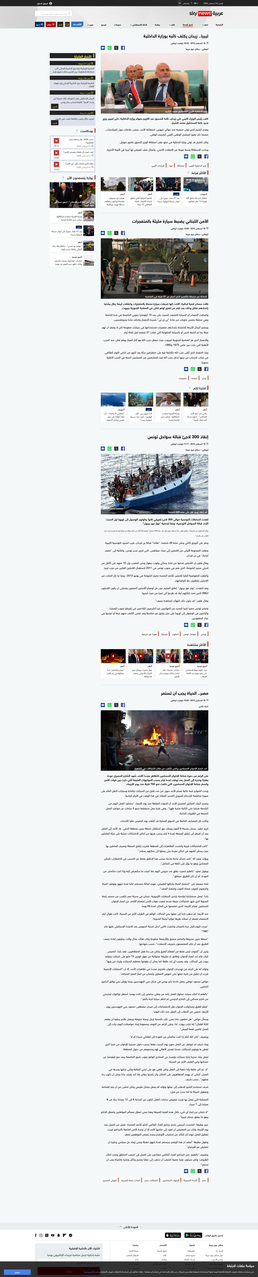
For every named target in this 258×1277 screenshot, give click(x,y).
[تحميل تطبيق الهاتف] (183, 1235)
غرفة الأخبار (133, 1250)
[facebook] (36, 1235)
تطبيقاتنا (191, 1250)
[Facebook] (123, 48)
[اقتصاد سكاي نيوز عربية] (77, 24)
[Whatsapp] (110, 48)
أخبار (206, 24)
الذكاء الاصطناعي (139, 24)
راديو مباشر (190, 1254)
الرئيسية (219, 24)
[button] (51, 24)
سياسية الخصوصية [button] (92, 1271)
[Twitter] (116, 48)
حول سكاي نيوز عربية (214, 1254)
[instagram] (40, 1235)
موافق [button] (17, 1272)
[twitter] (46, 1235)
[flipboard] (64, 1235)
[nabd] (70, 1235)
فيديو (103, 24)
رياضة (157, 24)
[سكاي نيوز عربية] (206, 13)
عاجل (60, 24)
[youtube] (52, 1235)
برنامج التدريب (217, 1259)
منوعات (117, 24)
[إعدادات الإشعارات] (67, 24)
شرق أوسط (188, 24)
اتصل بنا (219, 1250)
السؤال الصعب (132, 1254)
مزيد (91, 24)
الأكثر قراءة (199, 172)
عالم (173, 24)
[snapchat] (58, 1235)
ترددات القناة (189, 1259)
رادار (136, 1259)
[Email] (103, 48)
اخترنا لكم (199, 388)
